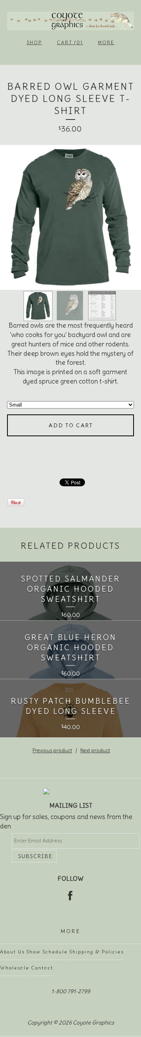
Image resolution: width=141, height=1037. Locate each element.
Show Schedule (47, 952)
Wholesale (14, 968)
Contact (42, 968)
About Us (12, 952)
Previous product (52, 750)
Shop (34, 42)
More (106, 42)
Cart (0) (70, 42)
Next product (95, 750)
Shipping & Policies (96, 952)
